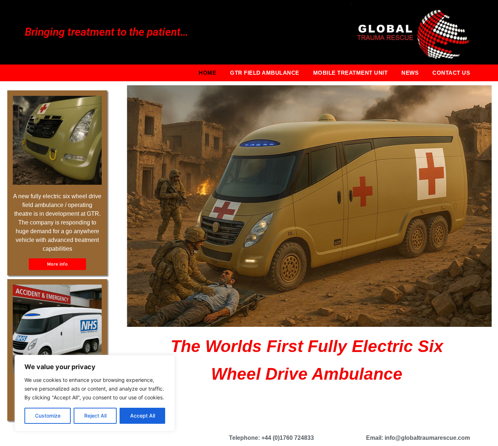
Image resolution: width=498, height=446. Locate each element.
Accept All (142, 415)
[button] (57, 264)
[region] (95, 393)
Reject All (95, 415)
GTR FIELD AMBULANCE (264, 73)
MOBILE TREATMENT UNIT (350, 73)
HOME (207, 73)
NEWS (410, 73)
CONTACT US (451, 73)
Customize (48, 415)
